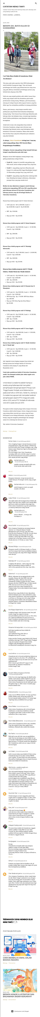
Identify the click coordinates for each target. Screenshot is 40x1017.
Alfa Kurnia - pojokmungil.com (18, 767)
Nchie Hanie (13, 441)
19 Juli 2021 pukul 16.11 (22, 573)
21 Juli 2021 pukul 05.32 (25, 692)
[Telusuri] (36, 3)
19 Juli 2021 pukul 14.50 (25, 546)
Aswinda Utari (13, 793)
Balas (10, 471)
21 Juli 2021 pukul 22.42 (20, 860)
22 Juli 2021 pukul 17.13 (29, 873)
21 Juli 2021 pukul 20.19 (15, 769)
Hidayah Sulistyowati (15, 825)
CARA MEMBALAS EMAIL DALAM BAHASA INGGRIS (17, 959)
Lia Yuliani (12, 751)
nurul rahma (12, 653)
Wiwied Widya (13, 546)
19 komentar (12, 963)
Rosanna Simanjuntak (16, 627)
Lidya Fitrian (12, 498)
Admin (11, 475)
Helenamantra (13, 692)
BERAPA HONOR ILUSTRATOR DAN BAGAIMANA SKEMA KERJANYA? (18, 995)
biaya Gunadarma (16, 140)
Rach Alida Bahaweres (16, 721)
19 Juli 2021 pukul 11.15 (31, 484)
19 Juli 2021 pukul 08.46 (21, 461)
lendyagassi (12, 841)
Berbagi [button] (5, 431)
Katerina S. (12, 573)
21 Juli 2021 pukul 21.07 (21, 807)
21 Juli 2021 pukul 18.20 (22, 733)
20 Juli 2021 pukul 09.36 (30, 627)
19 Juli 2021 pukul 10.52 (23, 498)
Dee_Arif (11, 807)
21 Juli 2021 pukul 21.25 (29, 825)
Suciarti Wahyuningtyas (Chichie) (19, 673)
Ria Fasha (12, 733)
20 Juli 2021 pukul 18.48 (15, 674)
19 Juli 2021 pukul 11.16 (21, 512)
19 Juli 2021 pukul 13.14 (23, 525)
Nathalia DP (12, 561)
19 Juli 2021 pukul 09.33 (20, 475)
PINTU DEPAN (8, 15)
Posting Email (12, 431)
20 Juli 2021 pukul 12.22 (23, 653)
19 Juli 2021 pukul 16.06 (23, 561)
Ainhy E (11, 861)
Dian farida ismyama (15, 873)
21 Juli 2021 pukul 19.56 (22, 751)
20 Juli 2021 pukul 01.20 (30, 609)
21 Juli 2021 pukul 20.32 (24, 793)
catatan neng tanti (14, 7)
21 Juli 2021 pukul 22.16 (23, 841)
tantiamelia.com (19, 460)
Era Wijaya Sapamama (16, 610)
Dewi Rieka (12, 706)
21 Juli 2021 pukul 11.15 (22, 706)
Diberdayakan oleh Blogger (21, 1011)
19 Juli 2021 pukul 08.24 (23, 441)
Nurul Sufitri (12, 525)
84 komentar (12, 999)
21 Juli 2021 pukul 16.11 (30, 721)
